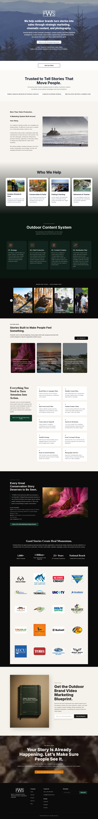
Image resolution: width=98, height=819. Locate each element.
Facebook (46, 801)
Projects (32, 797)
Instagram (46, 804)
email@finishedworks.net (49, 794)
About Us (33, 800)
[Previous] (11, 300)
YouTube (45, 807)
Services (32, 794)
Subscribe (83, 792)
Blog (32, 803)
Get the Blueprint (80, 716)
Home (32, 791)
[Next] (86, 300)
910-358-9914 (50, 791)
